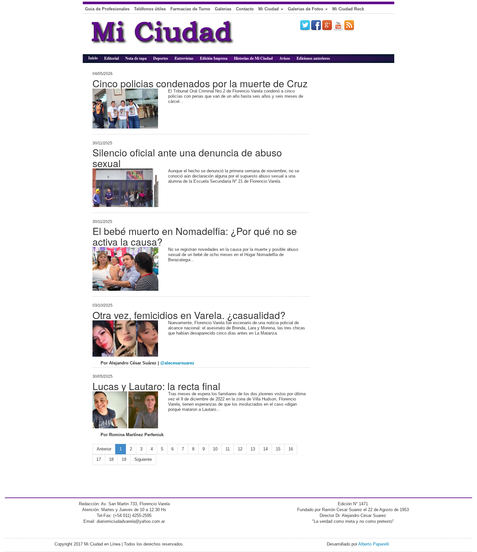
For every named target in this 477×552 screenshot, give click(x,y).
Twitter (305, 25)
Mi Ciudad (269, 8)
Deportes (160, 58)
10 (215, 449)
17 (98, 459)
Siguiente (143, 459)
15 (278, 449)
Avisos (284, 58)
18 (111, 459)
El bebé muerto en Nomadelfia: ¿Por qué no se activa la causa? (194, 236)
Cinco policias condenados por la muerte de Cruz (200, 83)
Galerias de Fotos (306, 8)
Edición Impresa (213, 58)
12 (240, 449)
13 (253, 449)
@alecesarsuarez (177, 363)
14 (265, 449)
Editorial (111, 58)
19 (124, 459)
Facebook (316, 25)
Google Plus (327, 25)
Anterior (104, 449)
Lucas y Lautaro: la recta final (156, 386)
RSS (349, 25)
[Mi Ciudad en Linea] (177, 36)
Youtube (338, 25)
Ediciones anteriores (313, 58)
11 (228, 449)
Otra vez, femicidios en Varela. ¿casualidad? (189, 315)
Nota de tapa (136, 58)
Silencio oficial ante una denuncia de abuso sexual (187, 157)
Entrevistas (184, 58)
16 (290, 449)
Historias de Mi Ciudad (253, 58)
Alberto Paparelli (373, 544)
